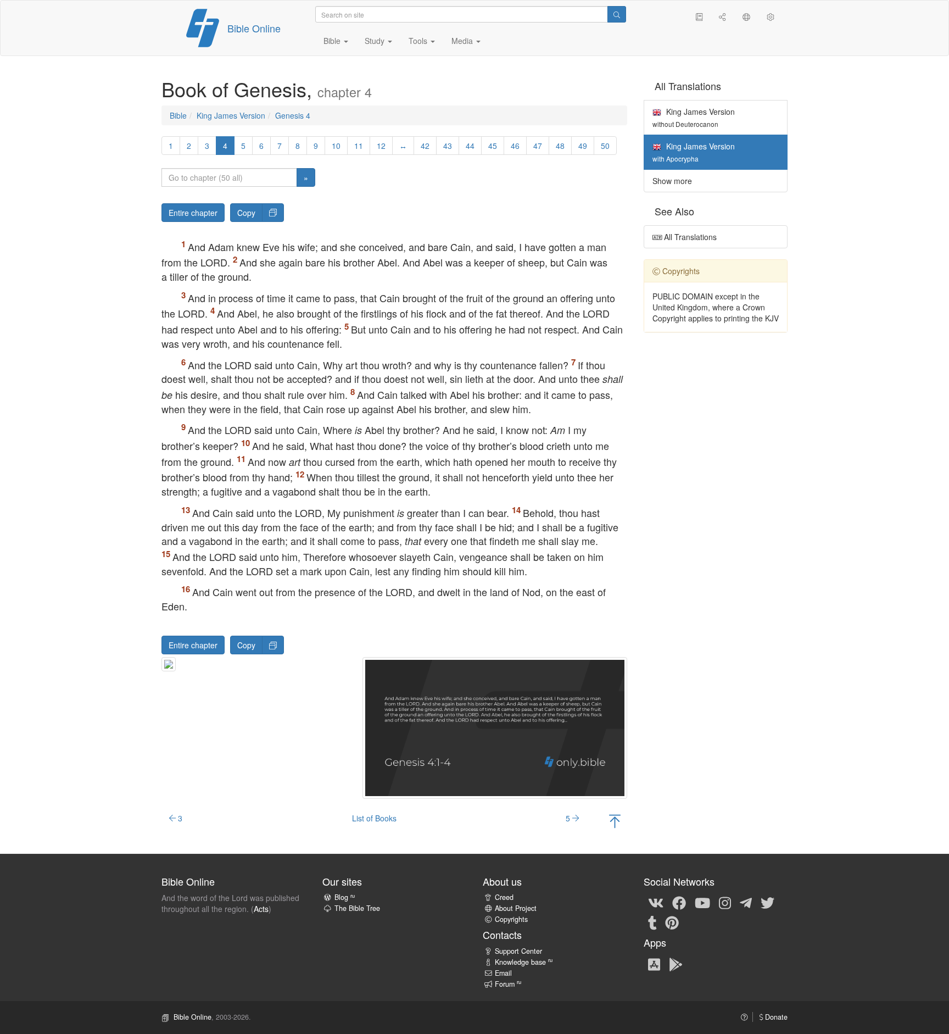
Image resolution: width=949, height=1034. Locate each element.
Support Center (518, 951)
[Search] (616, 14)
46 (515, 145)
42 (425, 145)
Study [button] (376, 40)
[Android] (676, 964)
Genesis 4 (292, 115)
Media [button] (463, 40)
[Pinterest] (672, 922)
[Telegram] (746, 902)
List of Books (374, 818)
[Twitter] (767, 902)
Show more (672, 180)
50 (605, 145)
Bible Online (254, 28)
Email (503, 973)
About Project (516, 908)
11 (358, 145)
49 (582, 145)
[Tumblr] (652, 922)
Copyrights (511, 919)
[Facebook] (679, 902)
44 (470, 145)
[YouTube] (702, 902)
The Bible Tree (357, 908)
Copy (246, 212)
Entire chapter (193, 212)
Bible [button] (333, 40)
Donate (775, 1017)
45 (492, 145)
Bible (178, 115)
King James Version (231, 115)
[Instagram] (725, 902)
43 (447, 145)
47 (537, 145)
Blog (344, 897)
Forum (508, 984)
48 (560, 145)
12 (381, 145)
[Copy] (273, 212)
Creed (504, 897)
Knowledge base (523, 962)
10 (336, 145)
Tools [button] (419, 40)
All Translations (689, 236)
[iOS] (654, 964)
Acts (261, 908)
